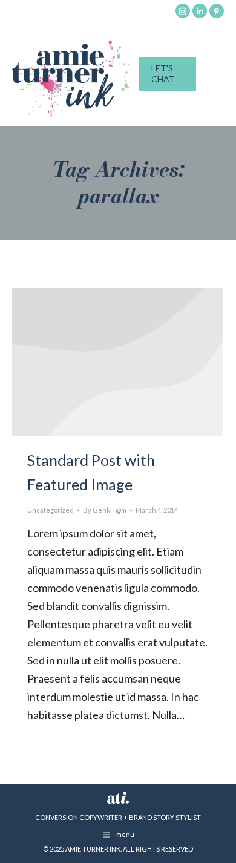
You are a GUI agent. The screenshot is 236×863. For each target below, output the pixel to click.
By (104, 510)
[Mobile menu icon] (216, 74)
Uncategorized (50, 510)
